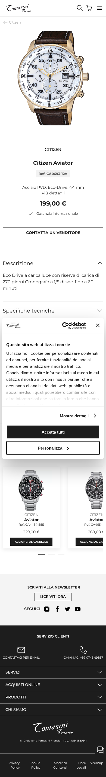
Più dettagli (53, 193)
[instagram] (47, 609)
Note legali (81, 765)
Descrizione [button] (18, 263)
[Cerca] (80, 8)
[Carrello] (89, 8)
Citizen (14, 22)
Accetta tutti (53, 432)
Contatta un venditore (53, 232)
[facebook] (57, 609)
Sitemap (96, 763)
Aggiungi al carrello (31, 541)
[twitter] (67, 609)
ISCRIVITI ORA (53, 596)
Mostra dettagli (74, 415)
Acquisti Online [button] (22, 684)
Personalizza (50, 448)
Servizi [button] (12, 672)
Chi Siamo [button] (15, 709)
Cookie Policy (35, 765)
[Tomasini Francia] (19, 8)
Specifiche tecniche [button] (29, 310)
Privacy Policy (14, 765)
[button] (99, 8)
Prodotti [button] (15, 697)
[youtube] (78, 609)
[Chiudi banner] (98, 325)
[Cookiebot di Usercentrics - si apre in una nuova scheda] (64, 325)
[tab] (41, 554)
